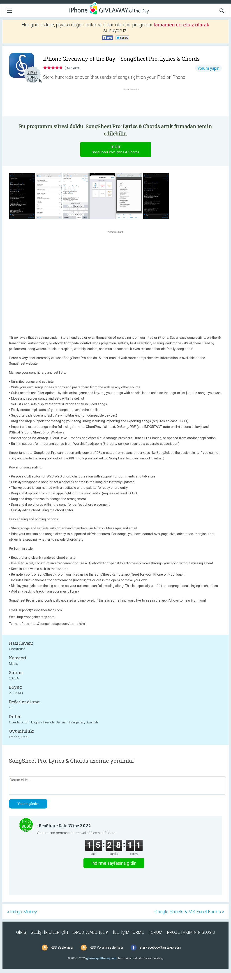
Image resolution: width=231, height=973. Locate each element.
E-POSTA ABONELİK (91, 932)
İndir (115, 149)
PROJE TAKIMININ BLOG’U (191, 932)
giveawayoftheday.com (101, 958)
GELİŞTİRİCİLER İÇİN (49, 932)
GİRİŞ (21, 932)
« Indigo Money (22, 911)
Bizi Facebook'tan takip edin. (160, 947)
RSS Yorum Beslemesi (106, 947)
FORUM (155, 932)
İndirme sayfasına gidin (113, 863)
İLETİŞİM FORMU (128, 932)
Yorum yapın (208, 68)
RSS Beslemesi (62, 947)
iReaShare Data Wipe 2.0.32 (64, 825)
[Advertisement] (133, 102)
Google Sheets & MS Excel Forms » (189, 911)
